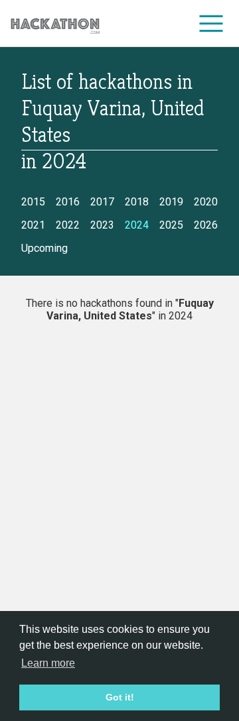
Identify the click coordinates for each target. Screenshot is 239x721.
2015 (33, 201)
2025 (171, 225)
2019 (171, 201)
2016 (68, 201)
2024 (137, 225)
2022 (68, 225)
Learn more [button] (48, 663)
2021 (33, 225)
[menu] (211, 23)
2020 (206, 201)
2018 (137, 201)
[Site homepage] (55, 23)
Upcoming (44, 248)
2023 (102, 225)
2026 (206, 225)
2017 (102, 201)
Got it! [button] (120, 697)
